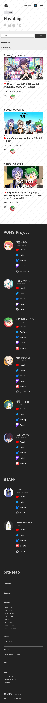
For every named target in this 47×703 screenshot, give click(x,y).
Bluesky (23, 260)
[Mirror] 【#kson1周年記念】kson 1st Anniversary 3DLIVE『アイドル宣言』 (21, 85)
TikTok (22, 309)
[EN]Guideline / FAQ (10, 679)
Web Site (23, 513)
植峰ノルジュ (8, 619)
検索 (40, 36)
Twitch (22, 266)
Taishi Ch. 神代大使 (15, 91)
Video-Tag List (8, 641)
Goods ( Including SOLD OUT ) (13, 654)
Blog (5, 662)
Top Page (7, 583)
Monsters (7, 603)
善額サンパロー (9, 616)
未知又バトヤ (8, 622)
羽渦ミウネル (8, 610)
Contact (7, 672)
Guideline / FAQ (9, 676)
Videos (9, 12)
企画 (6, 190)
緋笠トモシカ (8, 607)
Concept (7, 593)
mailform (7, 683)
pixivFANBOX (25, 271)
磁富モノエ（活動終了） (11, 628)
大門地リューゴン (9, 613)
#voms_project (27, 5)
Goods (6, 649)
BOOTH (23, 348)
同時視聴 (7, 81)
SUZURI (23, 551)
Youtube (23, 249)
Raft (6, 135)
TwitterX (23, 255)
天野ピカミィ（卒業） (10, 625)
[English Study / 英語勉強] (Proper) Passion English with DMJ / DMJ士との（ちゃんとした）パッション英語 (23, 195)
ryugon (12, 96)
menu (41, 5)
